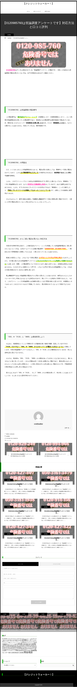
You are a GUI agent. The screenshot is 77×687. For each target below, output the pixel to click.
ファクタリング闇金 (6, 642)
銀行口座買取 (20, 652)
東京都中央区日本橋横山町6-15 (25, 645)
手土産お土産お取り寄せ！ (14, 645)
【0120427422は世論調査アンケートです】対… (57, 539)
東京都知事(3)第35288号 (16, 649)
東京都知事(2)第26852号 (6, 649)
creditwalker (38, 424)
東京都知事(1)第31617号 (12, 648)
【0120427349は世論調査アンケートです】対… (20, 539)
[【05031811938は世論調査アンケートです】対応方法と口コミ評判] (20, 505)
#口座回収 (4, 638)
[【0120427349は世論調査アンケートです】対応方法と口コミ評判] (20, 532)
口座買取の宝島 (5, 645)
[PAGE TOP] (75, 685)
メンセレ (18, 642)
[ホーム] (5, 37)
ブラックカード (13, 642)
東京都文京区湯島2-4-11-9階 (22, 646)
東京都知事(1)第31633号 (22, 648)
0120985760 (15, 438)
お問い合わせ (47, 11)
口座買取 (33, 644)
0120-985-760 (9, 438)
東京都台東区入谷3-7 (12, 646)
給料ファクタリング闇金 (11, 650)
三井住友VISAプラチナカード (27, 642)
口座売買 (19, 644)
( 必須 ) (9, 574)
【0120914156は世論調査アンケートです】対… (57, 512)
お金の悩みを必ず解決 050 (13, 640)
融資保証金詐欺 (23, 650)
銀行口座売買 (12, 652)
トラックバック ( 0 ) (56, 564)
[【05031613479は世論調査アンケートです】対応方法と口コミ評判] (57, 478)
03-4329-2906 (9, 638)
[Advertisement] (38, 87)
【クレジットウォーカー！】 (38, 3)
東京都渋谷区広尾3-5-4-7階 (7, 647)
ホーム (28, 11)
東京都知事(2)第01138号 (32, 648)
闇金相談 (28, 652)
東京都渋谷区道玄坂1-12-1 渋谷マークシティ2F (22, 647)
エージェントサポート (14, 641)
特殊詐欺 (23, 649)
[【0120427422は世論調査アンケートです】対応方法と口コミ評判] (57, 532)
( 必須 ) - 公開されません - (10, 578)
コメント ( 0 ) (20, 564)
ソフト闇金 (22, 641)
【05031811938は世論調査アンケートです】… (20, 512)
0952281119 (15, 638)
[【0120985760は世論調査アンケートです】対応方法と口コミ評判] (21, 449)
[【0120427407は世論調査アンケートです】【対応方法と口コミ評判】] (20, 478)
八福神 (15, 644)
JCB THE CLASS (20, 638)
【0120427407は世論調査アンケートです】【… (20, 485)
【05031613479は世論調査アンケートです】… (57, 485)
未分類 (4, 614)
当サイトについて (37, 11)
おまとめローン (27, 638)
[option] (9, 622)
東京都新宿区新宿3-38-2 (32, 646)
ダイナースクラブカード (30, 641)
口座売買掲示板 (26, 644)
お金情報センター (26, 640)
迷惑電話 (9, 35)
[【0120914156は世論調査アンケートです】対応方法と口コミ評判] (57, 505)
